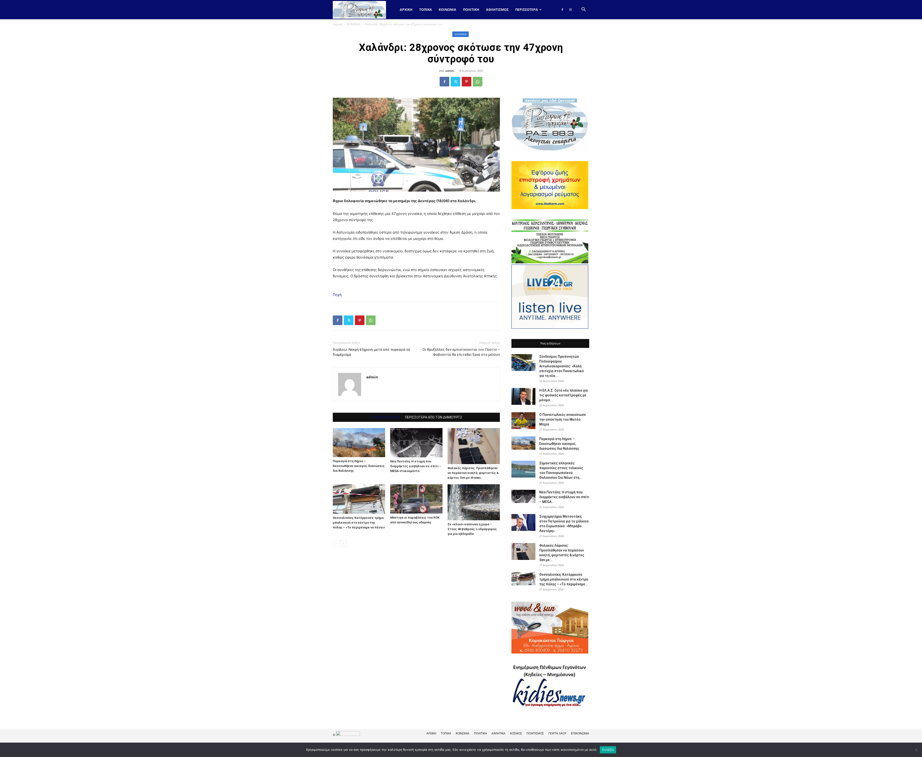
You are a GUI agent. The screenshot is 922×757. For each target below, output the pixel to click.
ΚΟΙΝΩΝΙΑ (447, 9)
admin (449, 71)
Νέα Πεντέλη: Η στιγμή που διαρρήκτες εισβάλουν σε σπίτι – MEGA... (564, 497)
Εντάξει (608, 749)
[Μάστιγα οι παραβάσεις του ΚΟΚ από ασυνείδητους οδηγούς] (416, 499)
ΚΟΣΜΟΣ (516, 733)
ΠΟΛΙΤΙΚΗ (471, 9)
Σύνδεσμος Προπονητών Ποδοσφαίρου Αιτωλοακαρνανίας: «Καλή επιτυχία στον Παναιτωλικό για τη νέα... (561, 366)
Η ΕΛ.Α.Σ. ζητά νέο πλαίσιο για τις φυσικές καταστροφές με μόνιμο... (563, 395)
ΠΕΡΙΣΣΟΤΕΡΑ (526, 9)
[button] (583, 10)
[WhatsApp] (477, 81)
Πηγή (337, 294)
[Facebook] (562, 9)
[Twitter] (455, 81)
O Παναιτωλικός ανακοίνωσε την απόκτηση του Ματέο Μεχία (562, 419)
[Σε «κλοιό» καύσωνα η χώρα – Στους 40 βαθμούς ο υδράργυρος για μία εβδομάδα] (474, 502)
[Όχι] (916, 749)
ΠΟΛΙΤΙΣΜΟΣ (535, 733)
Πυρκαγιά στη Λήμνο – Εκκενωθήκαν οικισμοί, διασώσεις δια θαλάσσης (359, 465)
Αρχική (406, 9)
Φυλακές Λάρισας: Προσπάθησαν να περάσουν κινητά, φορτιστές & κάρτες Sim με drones (473, 472)
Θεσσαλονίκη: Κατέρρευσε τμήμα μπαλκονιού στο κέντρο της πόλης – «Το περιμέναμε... (563, 579)
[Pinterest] (466, 81)
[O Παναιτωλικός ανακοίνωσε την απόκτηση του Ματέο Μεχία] (523, 420)
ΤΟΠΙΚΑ (425, 9)
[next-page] (343, 543)
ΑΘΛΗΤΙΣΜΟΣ (497, 9)
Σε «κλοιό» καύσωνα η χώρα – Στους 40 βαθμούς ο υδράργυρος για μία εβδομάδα (472, 529)
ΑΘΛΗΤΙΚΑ (498, 733)
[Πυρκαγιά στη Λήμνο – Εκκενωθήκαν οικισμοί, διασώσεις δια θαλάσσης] (359, 442)
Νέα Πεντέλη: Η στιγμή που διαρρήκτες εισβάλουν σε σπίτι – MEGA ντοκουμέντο (415, 466)
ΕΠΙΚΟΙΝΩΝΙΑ (580, 733)
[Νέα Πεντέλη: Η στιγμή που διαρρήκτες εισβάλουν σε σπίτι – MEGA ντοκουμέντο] (416, 442)
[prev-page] (336, 543)
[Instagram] (570, 9)
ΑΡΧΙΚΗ (431, 733)
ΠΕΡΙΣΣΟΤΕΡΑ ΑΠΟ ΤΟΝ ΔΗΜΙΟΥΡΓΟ (433, 417)
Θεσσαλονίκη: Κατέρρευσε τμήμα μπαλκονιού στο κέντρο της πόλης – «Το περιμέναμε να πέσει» (359, 522)
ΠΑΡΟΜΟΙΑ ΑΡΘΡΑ (385, 417)
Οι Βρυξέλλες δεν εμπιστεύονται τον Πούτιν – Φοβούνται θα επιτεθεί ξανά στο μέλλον (461, 352)
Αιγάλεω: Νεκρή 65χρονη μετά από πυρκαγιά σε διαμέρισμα (371, 352)
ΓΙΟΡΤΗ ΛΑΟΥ (557, 733)
